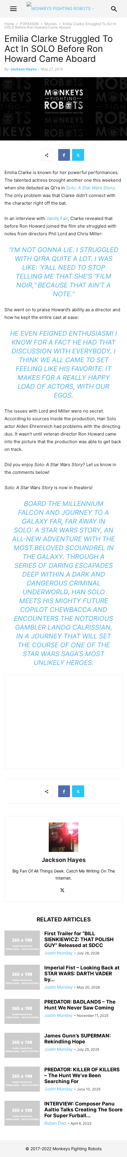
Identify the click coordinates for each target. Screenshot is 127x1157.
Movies (51, 23)
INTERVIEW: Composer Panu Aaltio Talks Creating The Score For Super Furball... (83, 1109)
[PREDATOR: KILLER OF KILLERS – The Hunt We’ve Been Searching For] (22, 1080)
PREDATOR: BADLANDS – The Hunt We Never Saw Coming (79, 1005)
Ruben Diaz (55, 1122)
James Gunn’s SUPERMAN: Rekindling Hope (77, 1039)
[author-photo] (63, 851)
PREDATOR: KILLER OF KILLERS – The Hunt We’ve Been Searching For (82, 1075)
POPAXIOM (29, 23)
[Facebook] (64, 155)
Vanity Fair (56, 218)
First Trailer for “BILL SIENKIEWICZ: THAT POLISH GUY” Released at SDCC (79, 939)
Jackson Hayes (23, 69)
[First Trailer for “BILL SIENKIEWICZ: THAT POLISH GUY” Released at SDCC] (22, 944)
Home (9, 23)
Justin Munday (58, 952)
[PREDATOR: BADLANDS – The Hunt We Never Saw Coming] (22, 1012)
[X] (78, 155)
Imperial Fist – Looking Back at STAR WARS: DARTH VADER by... (82, 973)
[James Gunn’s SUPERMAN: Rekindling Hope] (22, 1046)
